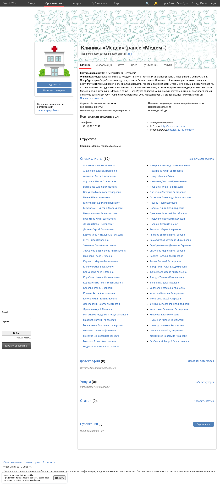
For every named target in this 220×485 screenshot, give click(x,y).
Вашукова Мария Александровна (102, 192)
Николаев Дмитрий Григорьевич (168, 181)
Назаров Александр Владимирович (170, 165)
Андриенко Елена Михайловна (100, 170)
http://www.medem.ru (173, 126)
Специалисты (91, 159)
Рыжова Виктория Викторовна (167, 234)
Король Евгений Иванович (98, 288)
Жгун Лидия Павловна (96, 240)
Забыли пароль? (23, 338)
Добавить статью (204, 401)
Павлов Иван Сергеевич (163, 202)
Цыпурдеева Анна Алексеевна (167, 325)
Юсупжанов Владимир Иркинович (169, 336)
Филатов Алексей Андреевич (166, 298)
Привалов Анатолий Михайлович (168, 213)
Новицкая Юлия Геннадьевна (166, 186)
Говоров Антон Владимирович (100, 213)
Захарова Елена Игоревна (98, 256)
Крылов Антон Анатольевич (99, 293)
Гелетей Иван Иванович (96, 197)
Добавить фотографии (201, 361)
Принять (59, 478)
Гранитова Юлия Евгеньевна (99, 218)
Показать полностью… (93, 98)
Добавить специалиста (201, 159)
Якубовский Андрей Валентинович (169, 341)
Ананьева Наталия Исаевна (99, 165)
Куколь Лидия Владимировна (100, 298)
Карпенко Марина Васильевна (100, 261)
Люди (31, 3)
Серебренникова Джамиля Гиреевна (170, 245)
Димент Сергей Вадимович (98, 229)
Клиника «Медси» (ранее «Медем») (100, 146)
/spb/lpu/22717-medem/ (180, 129)
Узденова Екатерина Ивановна (167, 288)
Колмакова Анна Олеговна (98, 272)
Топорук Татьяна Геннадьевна (167, 277)
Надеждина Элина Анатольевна (101, 346)
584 (130, 53)
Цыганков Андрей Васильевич (167, 320)
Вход (194, 3)
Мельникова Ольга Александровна (103, 325)
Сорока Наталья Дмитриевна (166, 256)
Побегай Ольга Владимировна (167, 208)
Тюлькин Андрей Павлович (165, 282)
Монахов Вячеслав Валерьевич (101, 336)
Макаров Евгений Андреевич (99, 320)
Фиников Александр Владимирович (170, 304)
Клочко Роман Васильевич (98, 266)
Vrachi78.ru (10, 3)
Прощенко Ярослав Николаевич (168, 218)
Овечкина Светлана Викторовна (168, 192)
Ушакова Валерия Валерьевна (167, 293)
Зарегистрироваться (16, 345)
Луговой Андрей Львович (97, 309)
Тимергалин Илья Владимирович (168, 266)
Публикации (99, 3)
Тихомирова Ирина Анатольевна (168, 272)
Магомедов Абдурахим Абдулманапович (106, 314)
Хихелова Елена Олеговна (164, 314)
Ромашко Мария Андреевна (165, 229)
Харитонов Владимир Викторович (169, 309)
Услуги (77, 3)
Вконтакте (49, 462)
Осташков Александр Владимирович (170, 197)
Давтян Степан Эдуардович (98, 224)
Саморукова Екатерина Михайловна (170, 240)
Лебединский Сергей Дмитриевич (102, 304)
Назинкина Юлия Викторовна (166, 170)
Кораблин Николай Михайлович (101, 277)
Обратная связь (12, 462)
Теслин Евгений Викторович (165, 261)
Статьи (86, 401)
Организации (53, 3)
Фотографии (90, 361)
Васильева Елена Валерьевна (100, 186)
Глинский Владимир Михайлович (101, 202)
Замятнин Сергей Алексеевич (99, 245)
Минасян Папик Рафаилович (99, 330)
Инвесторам (33, 462)
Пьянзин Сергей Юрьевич (164, 224)
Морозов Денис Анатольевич (99, 341)
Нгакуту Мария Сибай (162, 176)
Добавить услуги (204, 382)
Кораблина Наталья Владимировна (103, 282)
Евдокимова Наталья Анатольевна (103, 234)
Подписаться (54, 84)
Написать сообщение (54, 90)
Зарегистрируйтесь (48, 110)
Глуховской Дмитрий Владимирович (103, 208)
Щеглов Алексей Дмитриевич (166, 330)
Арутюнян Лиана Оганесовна (99, 181)
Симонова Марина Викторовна (167, 250)
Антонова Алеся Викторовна (99, 176)
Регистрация (208, 3)
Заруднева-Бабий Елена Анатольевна (104, 250)
